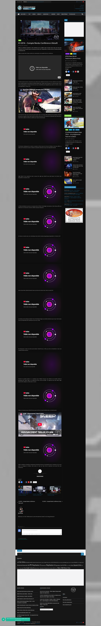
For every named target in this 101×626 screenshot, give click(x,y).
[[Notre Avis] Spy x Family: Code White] (68, 88)
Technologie (72, 14)
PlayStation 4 (50, 565)
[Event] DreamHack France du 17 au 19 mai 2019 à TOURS (77, 173)
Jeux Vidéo (23, 14)
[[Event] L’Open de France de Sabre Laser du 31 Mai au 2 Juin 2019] (68, 167)
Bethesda (39, 562)
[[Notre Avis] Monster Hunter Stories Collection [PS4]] (68, 109)
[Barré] (28, 534)
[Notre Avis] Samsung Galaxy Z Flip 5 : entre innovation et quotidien (77, 101)
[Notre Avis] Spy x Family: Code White (34, 2)
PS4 (65, 565)
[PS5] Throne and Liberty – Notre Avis (34, 1)
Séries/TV (39, 14)
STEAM (20, 568)
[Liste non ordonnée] (31, 534)
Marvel (83, 562)
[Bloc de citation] (33, 534)
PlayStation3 (43, 565)
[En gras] (23, 534)
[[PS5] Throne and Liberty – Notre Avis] (68, 82)
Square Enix (77, 565)
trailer (28, 568)
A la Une (22, 562)
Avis (26, 562)
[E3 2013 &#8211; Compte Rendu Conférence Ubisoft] (25, 489)
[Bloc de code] (34, 534)
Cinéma (33, 14)
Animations (45, 14)
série (23, 568)
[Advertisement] (74, 29)
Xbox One (67, 568)
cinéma (42, 562)
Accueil (82, 5)
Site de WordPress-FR (67, 604)
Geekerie (53, 14)
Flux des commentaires (67, 602)
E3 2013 (52, 562)
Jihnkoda (26, 45)
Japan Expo (68, 562)
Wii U (54, 568)
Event (58, 14)
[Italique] (24, 534)
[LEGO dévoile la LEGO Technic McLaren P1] (68, 95)
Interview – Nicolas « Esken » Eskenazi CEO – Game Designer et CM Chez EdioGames (72, 197)
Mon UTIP (82, 10)
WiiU (56, 568)
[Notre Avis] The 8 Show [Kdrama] (24, 607)
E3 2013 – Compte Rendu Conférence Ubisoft (23, 494)
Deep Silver (49, 562)
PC (31, 565)
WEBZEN (51, 568)
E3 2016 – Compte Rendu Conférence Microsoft (38, 494)
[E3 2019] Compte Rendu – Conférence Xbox (53, 494)
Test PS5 (74, 53)
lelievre (65, 200)
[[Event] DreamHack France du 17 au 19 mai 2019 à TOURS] (68, 174)
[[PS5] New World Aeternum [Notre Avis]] (74, 47)
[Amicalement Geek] (18, 14)
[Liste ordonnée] (29, 534)
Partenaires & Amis (79, 8)
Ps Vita (68, 565)
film (58, 562)
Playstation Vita (58, 565)
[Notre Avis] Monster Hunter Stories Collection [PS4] (78, 108)
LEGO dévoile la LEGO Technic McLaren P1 (77, 94)
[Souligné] (26, 534)
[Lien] (36, 534)
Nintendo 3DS (26, 565)
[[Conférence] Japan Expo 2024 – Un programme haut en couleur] (74, 123)
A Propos (82, 7)
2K (17, 562)
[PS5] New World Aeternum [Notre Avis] (72, 57)
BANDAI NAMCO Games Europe (32, 562)
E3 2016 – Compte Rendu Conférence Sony (51, 501)
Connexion (65, 597)
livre (78, 562)
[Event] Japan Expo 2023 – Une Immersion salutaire (77, 158)
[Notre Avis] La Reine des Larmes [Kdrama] (25, 610)
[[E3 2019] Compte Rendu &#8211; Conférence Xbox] (54, 489)
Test (29, 14)
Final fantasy (61, 562)
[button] (26, 14)
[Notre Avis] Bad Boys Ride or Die (23, 612)
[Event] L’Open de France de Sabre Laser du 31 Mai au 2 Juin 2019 (78, 166)
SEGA (70, 565)
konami (75, 562)
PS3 (63, 565)
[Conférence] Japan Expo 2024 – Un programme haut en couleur (73, 134)
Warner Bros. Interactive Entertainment (42, 568)
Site (73, 129)
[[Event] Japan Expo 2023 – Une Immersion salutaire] (68, 159)
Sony (72, 565)
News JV (70, 129)
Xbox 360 (60, 568)
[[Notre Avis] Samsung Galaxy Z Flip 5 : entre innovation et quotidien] (68, 101)
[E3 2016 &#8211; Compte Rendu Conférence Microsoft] (39, 489)
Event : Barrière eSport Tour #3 (77, 180)
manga (80, 562)
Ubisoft (32, 568)
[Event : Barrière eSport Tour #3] (68, 181)
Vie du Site (77, 129)
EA (54, 562)
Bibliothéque (64, 14)
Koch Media (72, 562)
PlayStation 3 (36, 565)
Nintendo (19, 565)
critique (45, 562)
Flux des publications (67, 599)
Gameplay (64, 562)
